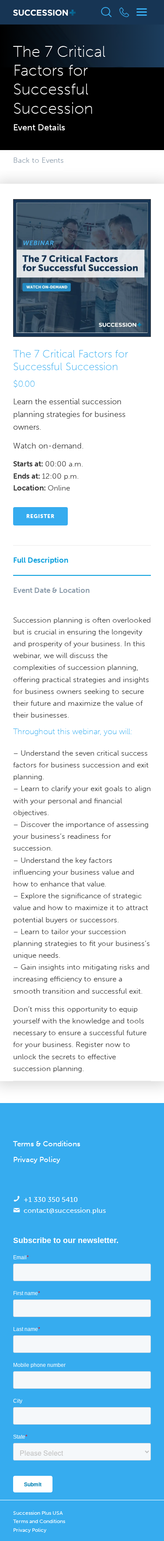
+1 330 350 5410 (51, 1199)
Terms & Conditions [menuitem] (46, 1143)
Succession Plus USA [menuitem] (38, 1513)
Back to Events (38, 160)
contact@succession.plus (65, 1210)
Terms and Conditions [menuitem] (39, 1521)
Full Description (40, 560)
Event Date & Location (51, 590)
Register (40, 516)
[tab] (82, 561)
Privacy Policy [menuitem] (36, 1159)
